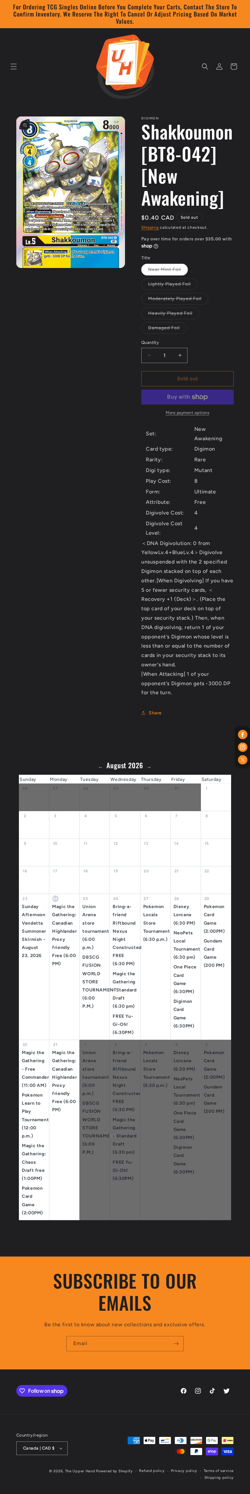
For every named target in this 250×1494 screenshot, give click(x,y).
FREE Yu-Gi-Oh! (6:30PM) (123, 1024)
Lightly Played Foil (173, 285)
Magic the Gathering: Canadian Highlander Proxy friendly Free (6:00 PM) (64, 935)
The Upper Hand (80, 1471)
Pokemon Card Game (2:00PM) (214, 919)
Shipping (150, 227)
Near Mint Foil (168, 270)
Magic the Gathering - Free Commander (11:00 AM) (35, 1069)
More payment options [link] (187, 412)
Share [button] (155, 713)
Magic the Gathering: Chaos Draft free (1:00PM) (34, 1162)
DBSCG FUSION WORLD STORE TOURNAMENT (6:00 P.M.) (95, 981)
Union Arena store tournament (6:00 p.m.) (95, 927)
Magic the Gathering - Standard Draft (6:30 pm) (124, 990)
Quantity (150, 342)
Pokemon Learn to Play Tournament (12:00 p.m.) (35, 1115)
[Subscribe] (176, 1343)
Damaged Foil (167, 329)
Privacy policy (184, 1471)
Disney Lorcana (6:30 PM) (184, 915)
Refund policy (151, 1471)
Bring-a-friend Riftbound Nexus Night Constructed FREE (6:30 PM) (126, 935)
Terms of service (219, 1471)
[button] (14, 66)
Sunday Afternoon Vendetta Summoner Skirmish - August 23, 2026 (34, 931)
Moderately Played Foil (178, 300)
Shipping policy (219, 1478)
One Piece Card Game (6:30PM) (185, 979)
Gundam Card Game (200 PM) (214, 953)
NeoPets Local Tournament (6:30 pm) (187, 945)
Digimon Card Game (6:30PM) (184, 1014)
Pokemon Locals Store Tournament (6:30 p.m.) (156, 923)
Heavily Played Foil (173, 314)
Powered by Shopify (114, 1471)
